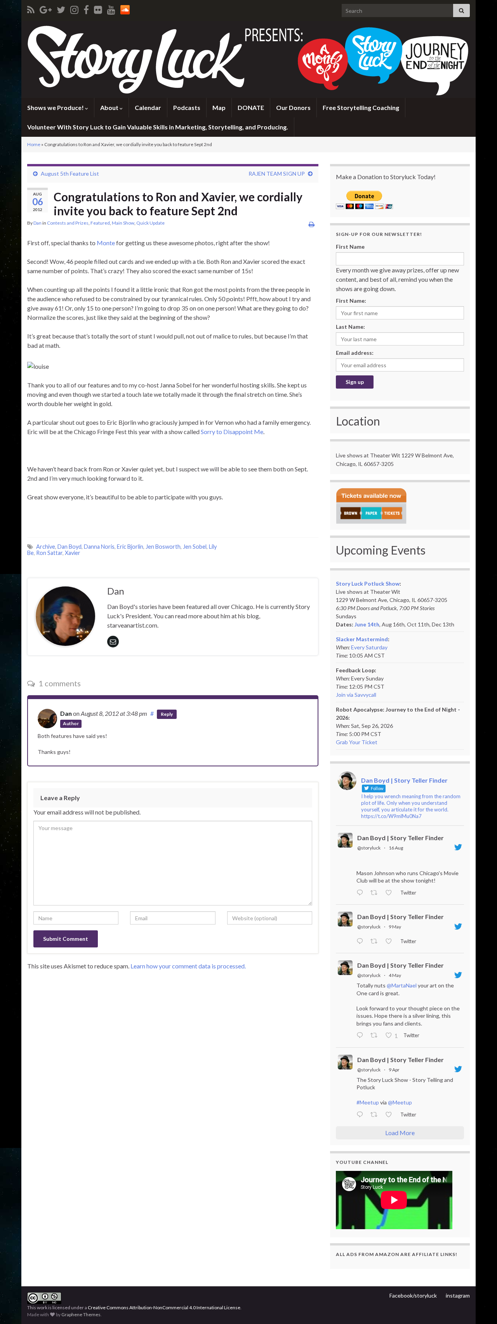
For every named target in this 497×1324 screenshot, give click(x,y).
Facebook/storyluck (413, 1295)
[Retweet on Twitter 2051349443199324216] (376, 1036)
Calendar (148, 107)
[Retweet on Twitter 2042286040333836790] (376, 1114)
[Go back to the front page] (248, 59)
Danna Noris (99, 546)
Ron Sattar (49, 552)
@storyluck (369, 848)
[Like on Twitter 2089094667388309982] (390, 893)
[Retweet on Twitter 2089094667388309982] (376, 893)
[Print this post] (312, 224)
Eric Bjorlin (130, 546)
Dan (37, 223)
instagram (458, 1295)
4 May (395, 975)
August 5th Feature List (70, 173)
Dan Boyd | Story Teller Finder (400, 837)
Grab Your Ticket (356, 742)
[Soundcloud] (125, 8)
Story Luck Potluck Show (368, 583)
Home (33, 144)
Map (219, 107)
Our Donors (293, 107)
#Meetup (367, 1102)
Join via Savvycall (356, 694)
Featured (100, 223)
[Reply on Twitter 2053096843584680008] (361, 941)
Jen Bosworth (163, 546)
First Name (350, 246)
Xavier (72, 552)
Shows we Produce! (56, 107)
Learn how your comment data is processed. (188, 966)
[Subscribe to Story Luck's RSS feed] (31, 8)
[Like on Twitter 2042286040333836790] (390, 1114)
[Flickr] (98, 8)
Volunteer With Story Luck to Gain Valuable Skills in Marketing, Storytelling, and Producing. (157, 127)
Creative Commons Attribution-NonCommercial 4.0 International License (164, 1307)
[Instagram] (74, 8)
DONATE (251, 107)
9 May (395, 927)
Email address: (355, 352)
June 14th (367, 624)
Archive (45, 546)
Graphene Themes (81, 1314)
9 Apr (394, 1070)
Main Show (123, 223)
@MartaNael (402, 985)
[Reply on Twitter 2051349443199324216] (361, 1036)
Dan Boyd (69, 546)
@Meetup (400, 1102)
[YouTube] (111, 8)
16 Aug (396, 848)
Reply (167, 714)
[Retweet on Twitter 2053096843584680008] (376, 941)
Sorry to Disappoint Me (232, 431)
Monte (106, 242)
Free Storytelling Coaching (361, 107)
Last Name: (350, 326)
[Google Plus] (46, 8)
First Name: (351, 300)
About (110, 107)
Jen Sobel (195, 546)
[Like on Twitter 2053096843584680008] (390, 941)
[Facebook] (86, 8)
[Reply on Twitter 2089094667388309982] (361, 893)
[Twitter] (61, 8)
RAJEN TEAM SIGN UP (276, 173)
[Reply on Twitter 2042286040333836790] (361, 1114)
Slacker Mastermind (362, 639)
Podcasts (186, 107)
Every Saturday (369, 647)
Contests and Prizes (68, 223)
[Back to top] (479, 1306)
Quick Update (150, 223)
